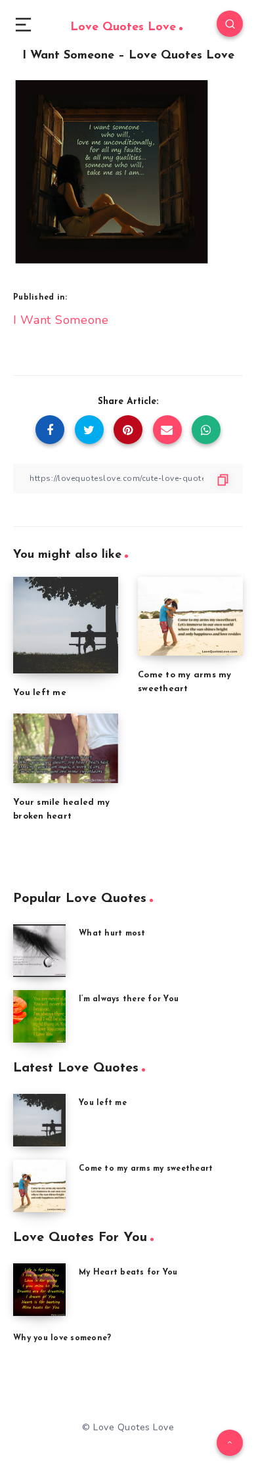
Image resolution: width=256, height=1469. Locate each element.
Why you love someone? (62, 1338)
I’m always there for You (129, 999)
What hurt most (112, 934)
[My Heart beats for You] (39, 1289)
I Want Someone (61, 320)
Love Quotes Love (123, 28)
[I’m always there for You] (39, 1016)
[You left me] (39, 1120)
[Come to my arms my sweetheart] (39, 1186)
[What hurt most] (39, 950)
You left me (39, 693)
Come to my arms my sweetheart (146, 1169)
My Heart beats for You (128, 1273)
